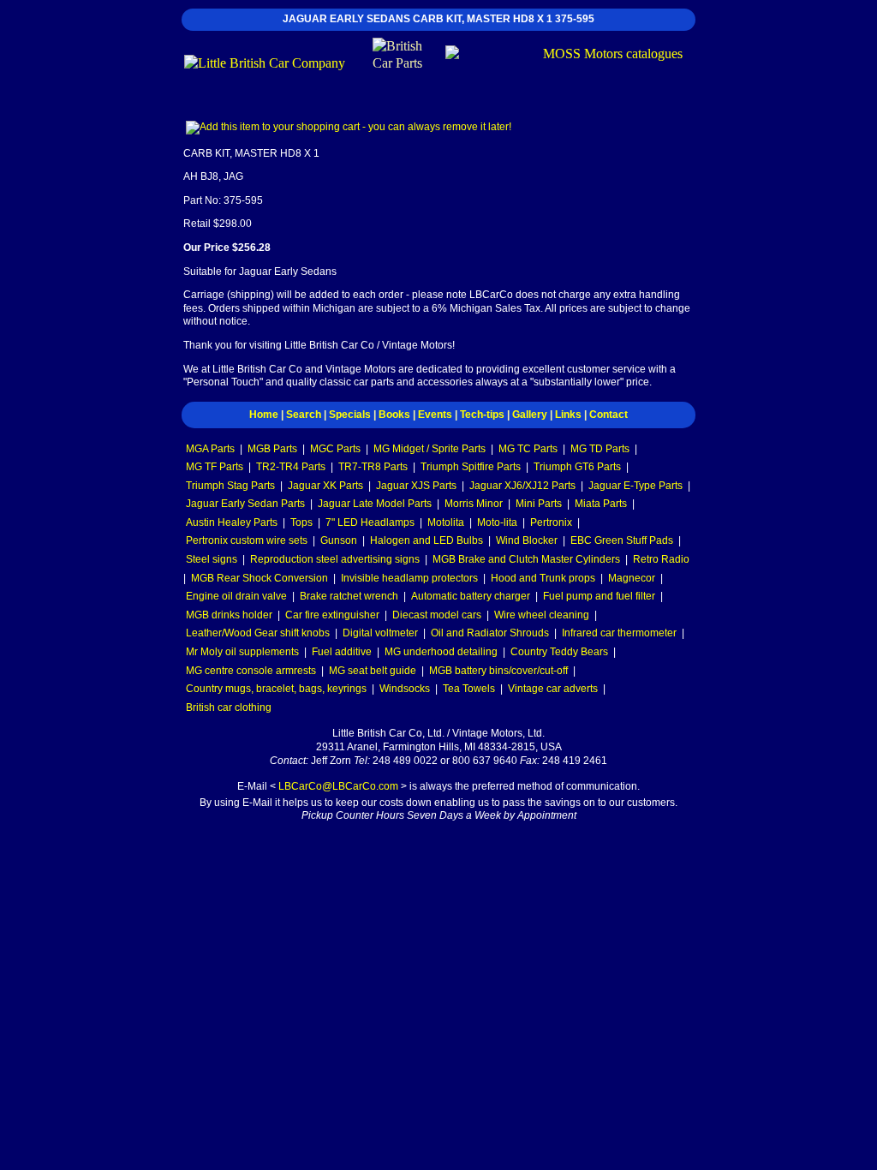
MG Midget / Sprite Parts (429, 449)
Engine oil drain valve (236, 596)
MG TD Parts (599, 449)
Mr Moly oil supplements (242, 652)
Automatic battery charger (470, 596)
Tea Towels (469, 689)
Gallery (529, 415)
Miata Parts (601, 504)
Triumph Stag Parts (230, 486)
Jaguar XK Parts (325, 486)
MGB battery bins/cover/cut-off (498, 671)
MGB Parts (272, 449)
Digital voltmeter (380, 633)
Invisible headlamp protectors (409, 578)
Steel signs (211, 559)
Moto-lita (497, 522)
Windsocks (404, 689)
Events (435, 415)
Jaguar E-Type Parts (635, 486)
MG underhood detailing (441, 652)
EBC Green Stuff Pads (621, 540)
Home (263, 415)
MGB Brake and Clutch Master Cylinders (526, 559)
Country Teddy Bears (559, 652)
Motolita (445, 522)
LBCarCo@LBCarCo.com (338, 786)
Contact (608, 415)
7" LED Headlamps (370, 522)
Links (568, 415)
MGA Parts (210, 449)
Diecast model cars (436, 615)
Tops (301, 522)
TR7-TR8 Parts (373, 467)
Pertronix (551, 522)
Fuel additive (342, 652)
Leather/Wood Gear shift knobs (258, 633)
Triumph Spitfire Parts (471, 467)
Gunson (338, 540)
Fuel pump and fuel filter (599, 596)
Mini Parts (539, 504)
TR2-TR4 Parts (290, 467)
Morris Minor (473, 504)
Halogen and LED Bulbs (426, 540)
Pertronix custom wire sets (246, 540)
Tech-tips (482, 415)
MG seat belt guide (372, 671)
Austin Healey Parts (231, 522)
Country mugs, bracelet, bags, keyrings (276, 689)
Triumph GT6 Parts (577, 467)
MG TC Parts (528, 449)
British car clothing (228, 707)
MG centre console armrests (251, 671)
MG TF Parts (214, 467)
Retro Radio (661, 559)
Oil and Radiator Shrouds (490, 633)
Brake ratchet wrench (349, 596)
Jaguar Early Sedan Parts (245, 504)
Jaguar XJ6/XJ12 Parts (522, 486)
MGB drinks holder (229, 615)
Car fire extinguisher (332, 615)
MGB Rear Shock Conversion (259, 578)
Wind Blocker (527, 540)
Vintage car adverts (553, 689)
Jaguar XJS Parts (416, 486)
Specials (350, 415)
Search (303, 415)
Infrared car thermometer (619, 633)
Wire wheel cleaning (541, 615)
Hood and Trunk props (543, 578)
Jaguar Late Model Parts (375, 504)
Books (394, 415)
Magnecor (631, 578)
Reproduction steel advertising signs (335, 559)
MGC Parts (335, 449)
